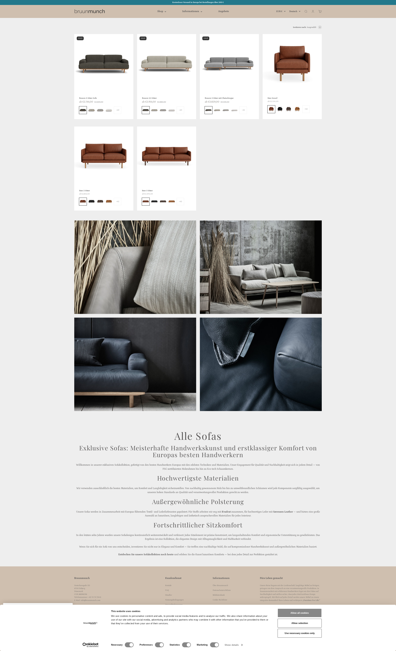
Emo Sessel (272, 98)
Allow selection (299, 623)
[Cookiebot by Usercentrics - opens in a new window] (90, 645)
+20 (117, 110)
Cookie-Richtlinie (220, 600)
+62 (306, 109)
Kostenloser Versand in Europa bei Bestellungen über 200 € (198, 2)
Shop (160, 11)
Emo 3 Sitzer (147, 191)
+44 (243, 110)
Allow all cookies (300, 613)
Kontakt (168, 585)
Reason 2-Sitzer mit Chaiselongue (219, 98)
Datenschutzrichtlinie (222, 590)
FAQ (167, 590)
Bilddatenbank (219, 595)
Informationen (190, 11)
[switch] (159, 644)
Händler (168, 595)
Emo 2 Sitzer (84, 191)
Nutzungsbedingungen (174, 600)
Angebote (223, 11)
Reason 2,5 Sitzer (149, 98)
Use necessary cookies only (300, 633)
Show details (232, 645)
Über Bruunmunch (220, 585)
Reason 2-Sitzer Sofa (88, 98)
